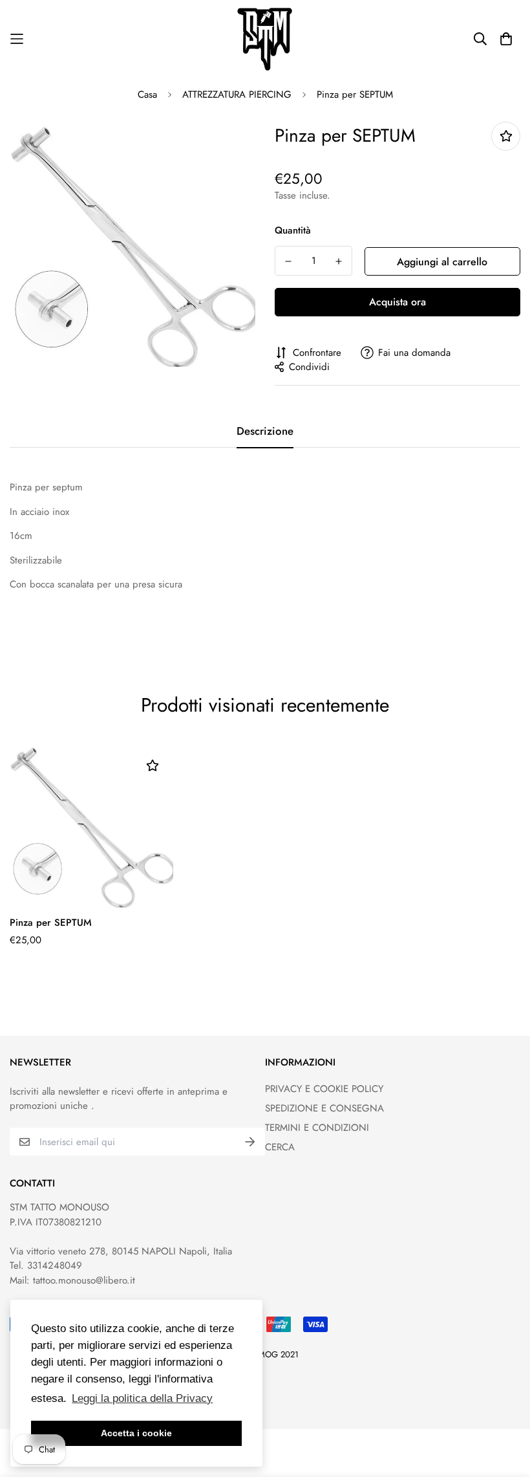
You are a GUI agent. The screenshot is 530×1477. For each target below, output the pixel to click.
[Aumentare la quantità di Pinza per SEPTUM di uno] (339, 261)
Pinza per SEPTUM (51, 922)
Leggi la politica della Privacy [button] (142, 1398)
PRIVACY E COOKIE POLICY (324, 1089)
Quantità (293, 230)
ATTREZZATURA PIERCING (237, 94)
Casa (147, 94)
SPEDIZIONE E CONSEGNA (324, 1108)
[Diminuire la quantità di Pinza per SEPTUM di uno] (288, 261)
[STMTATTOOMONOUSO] (265, 39)
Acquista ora (397, 301)
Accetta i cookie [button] (136, 1433)
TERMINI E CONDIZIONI (317, 1128)
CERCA (280, 1147)
